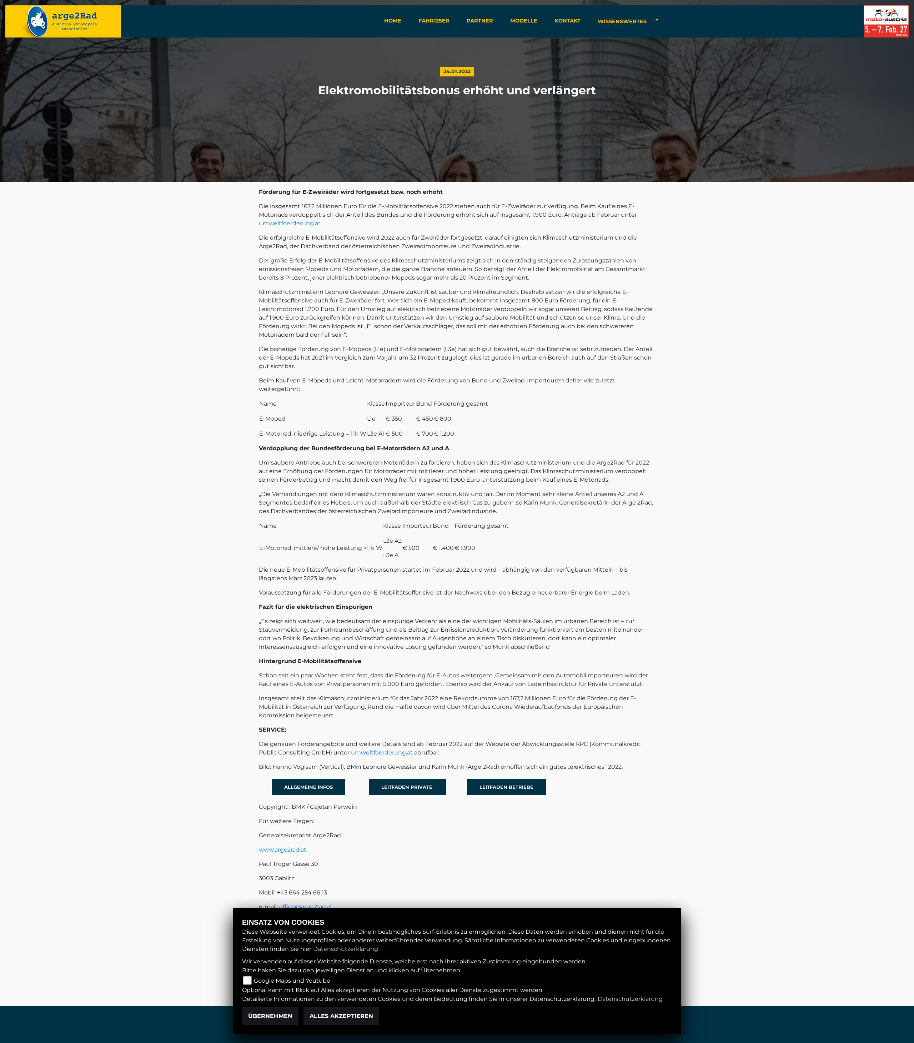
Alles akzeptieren (341, 1016)
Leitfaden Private (407, 787)
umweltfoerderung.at (290, 223)
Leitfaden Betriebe (506, 787)
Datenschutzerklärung (345, 949)
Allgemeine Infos (308, 787)
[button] (622, 21)
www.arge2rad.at (282, 849)
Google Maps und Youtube (292, 980)
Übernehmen (270, 1016)
